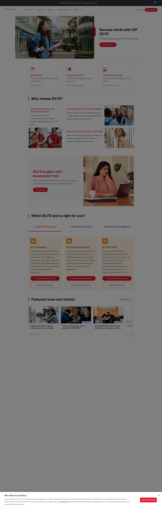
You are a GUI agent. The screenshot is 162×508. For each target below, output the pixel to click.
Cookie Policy (64, 502)
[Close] (159, 495)
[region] (81, 500)
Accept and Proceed (148, 500)
